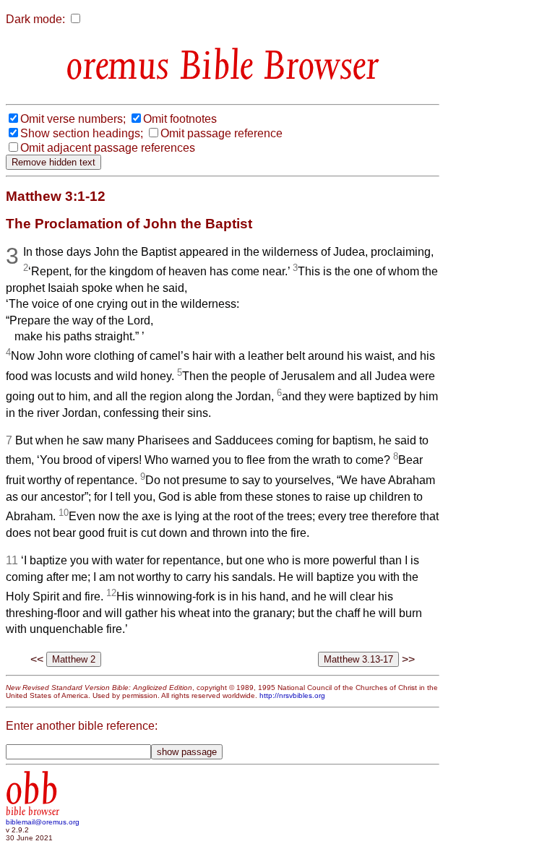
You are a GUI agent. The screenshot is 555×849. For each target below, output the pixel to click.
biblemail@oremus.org (42, 822)
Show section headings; (81, 133)
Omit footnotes (180, 119)
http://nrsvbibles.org (292, 695)
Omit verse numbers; (73, 119)
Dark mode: (35, 19)
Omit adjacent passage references (107, 148)
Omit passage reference (221, 133)
